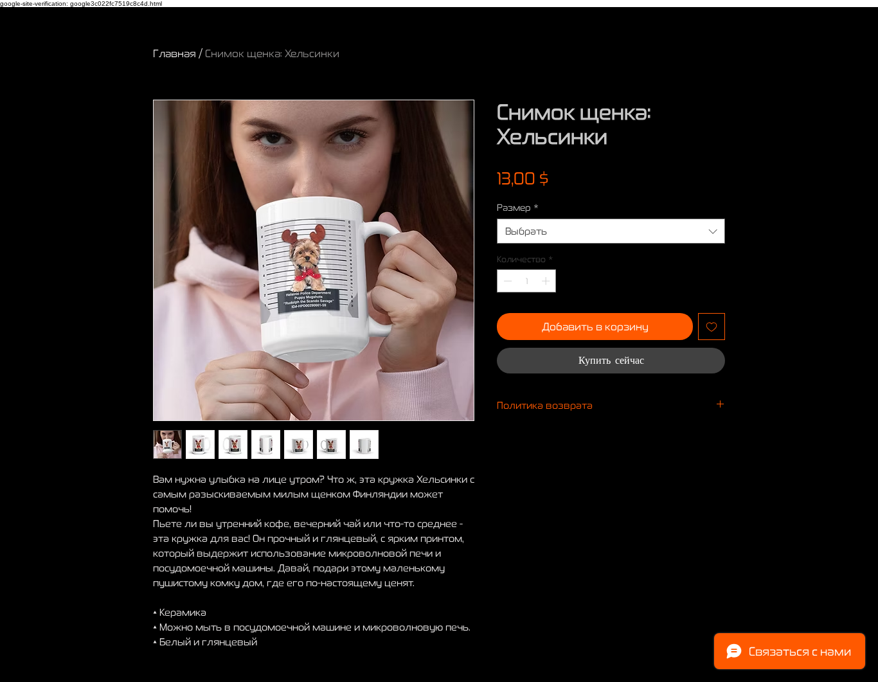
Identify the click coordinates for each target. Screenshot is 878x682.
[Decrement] (506, 281)
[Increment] (547, 281)
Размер (518, 207)
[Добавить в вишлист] (711, 326)
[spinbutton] (526, 281)
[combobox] (611, 231)
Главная (174, 53)
